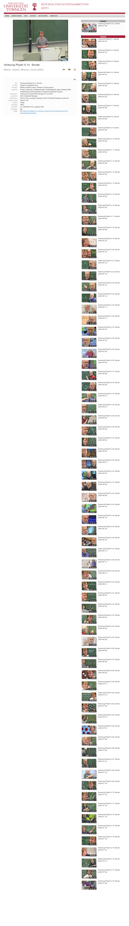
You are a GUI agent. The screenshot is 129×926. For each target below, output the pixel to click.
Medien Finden (17, 15)
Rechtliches (43, 15)
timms (7, 15)
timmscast (54, 15)
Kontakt (33, 15)
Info (25, 15)
